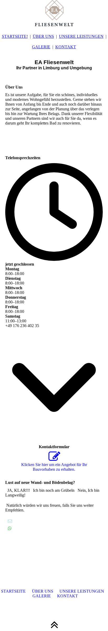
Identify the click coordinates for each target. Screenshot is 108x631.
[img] (54, 13)
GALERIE (41, 47)
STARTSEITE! (15, 36)
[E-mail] (10, 521)
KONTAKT (65, 47)
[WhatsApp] (10, 528)
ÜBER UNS (43, 36)
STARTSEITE (13, 591)
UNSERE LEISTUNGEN (81, 36)
